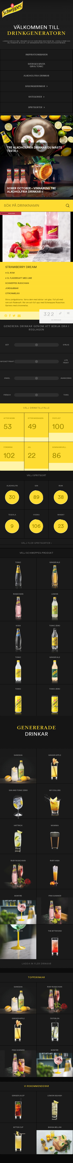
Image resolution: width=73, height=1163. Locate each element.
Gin (36, 492)
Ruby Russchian (18, 861)
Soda (18, 626)
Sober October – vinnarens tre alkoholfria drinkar (36, 176)
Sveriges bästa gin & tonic (36, 65)
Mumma (55, 825)
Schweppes (12, 9)
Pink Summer (55, 896)
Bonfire (18, 896)
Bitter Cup (18, 1127)
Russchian (18, 594)
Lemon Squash (54, 1096)
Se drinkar (56, 320)
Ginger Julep (18, 1096)
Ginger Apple (54, 755)
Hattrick (18, 825)
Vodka (36, 521)
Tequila (12, 521)
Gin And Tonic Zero (18, 790)
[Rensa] (60, 313)
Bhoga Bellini (54, 1127)
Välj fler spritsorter (36, 543)
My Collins (54, 790)
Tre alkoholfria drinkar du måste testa (36, 135)
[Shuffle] (68, 313)
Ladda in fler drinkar (36, 964)
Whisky (60, 521)
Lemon (54, 594)
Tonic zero (54, 626)
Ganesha (18, 755)
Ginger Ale (54, 562)
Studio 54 (18, 931)
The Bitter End (55, 931)
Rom (61, 492)
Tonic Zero (54, 689)
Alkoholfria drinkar (36, 76)
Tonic (18, 562)
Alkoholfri (12, 492)
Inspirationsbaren (36, 55)
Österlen (54, 1018)
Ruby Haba (55, 861)
